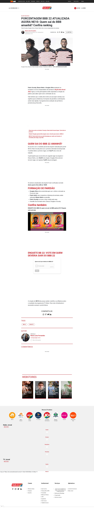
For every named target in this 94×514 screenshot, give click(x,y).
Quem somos (44, 488)
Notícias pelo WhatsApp (59, 493)
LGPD (42, 496)
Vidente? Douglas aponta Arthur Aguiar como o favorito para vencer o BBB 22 (46, 134)
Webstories (29, 377)
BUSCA (69, 1)
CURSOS (38, 1)
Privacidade (43, 492)
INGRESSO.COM (21, 1)
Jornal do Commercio (72, 488)
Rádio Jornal (70, 490)
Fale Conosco (44, 500)
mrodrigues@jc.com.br (35, 337)
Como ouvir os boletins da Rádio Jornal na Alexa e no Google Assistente (60, 490)
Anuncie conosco (58, 497)
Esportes (30, 492)
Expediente (43, 498)
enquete (31, 324)
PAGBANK (33, 1)
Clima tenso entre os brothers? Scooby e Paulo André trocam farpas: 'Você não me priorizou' (47, 131)
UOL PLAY (43, 1)
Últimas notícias (31, 488)
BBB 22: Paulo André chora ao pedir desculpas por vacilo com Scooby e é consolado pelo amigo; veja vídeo (45, 137)
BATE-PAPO (76, 1)
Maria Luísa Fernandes (30, 30)
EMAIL (82, 1)
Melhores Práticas (45, 494)
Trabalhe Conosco (45, 502)
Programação (57, 495)
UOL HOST (28, 1)
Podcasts (30, 490)
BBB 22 (24, 324)
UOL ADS (47, 1)
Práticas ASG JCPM (45, 490)
